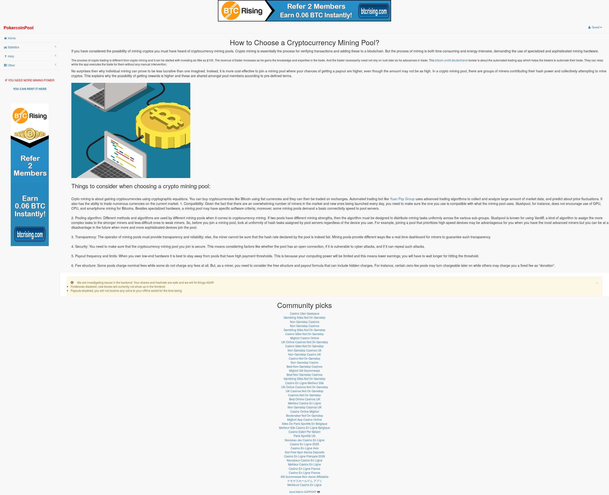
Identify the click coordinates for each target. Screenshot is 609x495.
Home (11, 38)
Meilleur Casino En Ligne (304, 403)
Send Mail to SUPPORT (303, 492)
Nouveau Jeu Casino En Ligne (304, 440)
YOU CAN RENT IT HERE (30, 89)
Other (11, 65)
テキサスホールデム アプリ (304, 481)
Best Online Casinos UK (304, 399)
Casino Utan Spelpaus (304, 313)
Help (10, 56)
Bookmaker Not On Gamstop (304, 415)
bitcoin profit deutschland (451, 60)
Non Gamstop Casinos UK (305, 350)
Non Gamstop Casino (305, 362)
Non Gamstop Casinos (304, 322)
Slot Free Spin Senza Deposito (304, 452)
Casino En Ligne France (304, 468)
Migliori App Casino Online (304, 419)
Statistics (13, 47)
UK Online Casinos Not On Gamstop (304, 342)
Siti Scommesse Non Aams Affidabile (305, 477)
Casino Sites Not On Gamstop (304, 334)
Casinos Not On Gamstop (304, 395)
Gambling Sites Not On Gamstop (304, 317)
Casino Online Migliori (304, 411)
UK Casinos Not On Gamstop (304, 391)
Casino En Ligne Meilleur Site (304, 383)
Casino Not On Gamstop (304, 358)
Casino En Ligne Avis (305, 448)
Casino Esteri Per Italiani (304, 432)
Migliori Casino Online (304, 338)
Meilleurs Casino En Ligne (304, 485)
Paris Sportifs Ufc (305, 436)
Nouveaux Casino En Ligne (304, 460)
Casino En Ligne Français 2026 (304, 456)
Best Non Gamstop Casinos (304, 366)
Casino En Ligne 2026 (304, 444)
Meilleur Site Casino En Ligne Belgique (304, 428)
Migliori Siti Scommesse (304, 370)
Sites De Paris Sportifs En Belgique (304, 423)
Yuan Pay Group (402, 198)
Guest (595, 27)
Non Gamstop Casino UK (304, 354)
